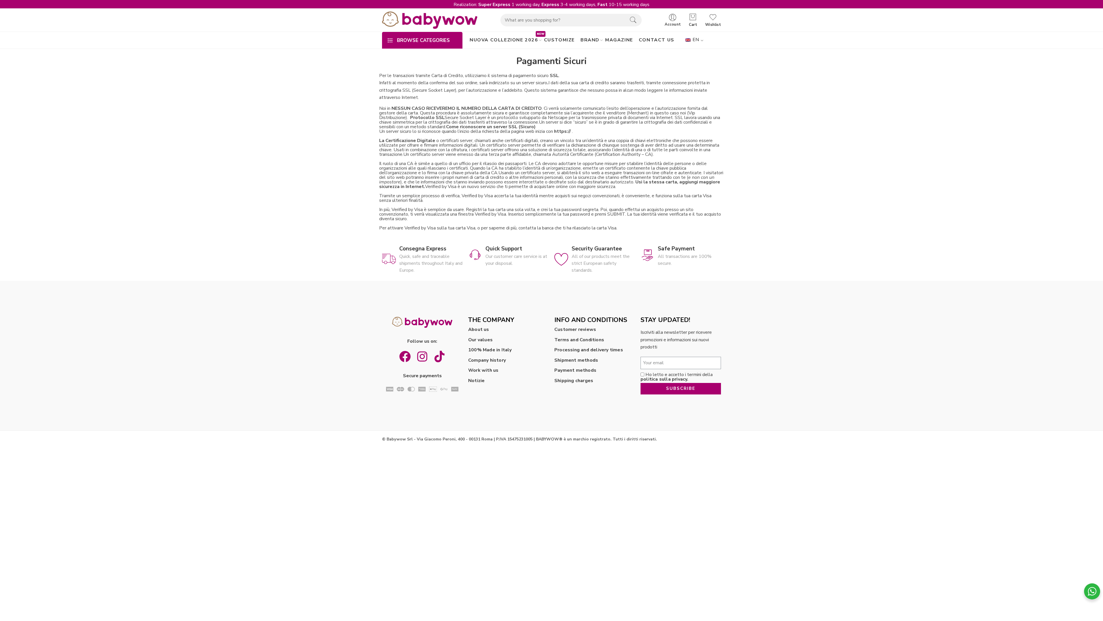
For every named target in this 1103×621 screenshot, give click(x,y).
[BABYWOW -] (429, 20)
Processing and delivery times (588, 350)
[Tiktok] (439, 356)
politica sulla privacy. (665, 379)
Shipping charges (573, 380)
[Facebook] (405, 356)
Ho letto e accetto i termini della (677, 376)
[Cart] (693, 17)
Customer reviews (575, 329)
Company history (487, 360)
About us (478, 329)
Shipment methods (576, 360)
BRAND (590, 40)
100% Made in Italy (490, 350)
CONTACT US (656, 40)
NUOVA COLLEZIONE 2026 (504, 40)
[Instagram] (422, 356)
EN (695, 40)
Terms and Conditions (579, 340)
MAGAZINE (619, 40)
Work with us (483, 370)
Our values (480, 340)
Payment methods (575, 370)
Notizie (476, 380)
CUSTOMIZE (559, 40)
